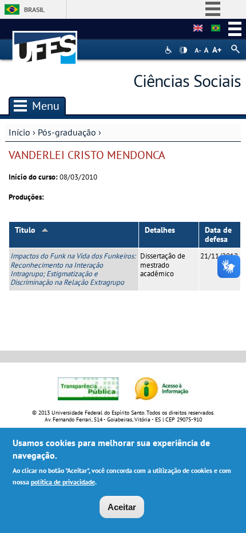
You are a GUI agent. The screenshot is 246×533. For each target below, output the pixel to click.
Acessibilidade (169, 50)
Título (25, 230)
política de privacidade (63, 482)
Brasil (34, 9)
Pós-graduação (67, 132)
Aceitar (122, 507)
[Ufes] (45, 42)
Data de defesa (218, 235)
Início (19, 132)
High (183, 50)
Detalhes (160, 230)
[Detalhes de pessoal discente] (198, 28)
